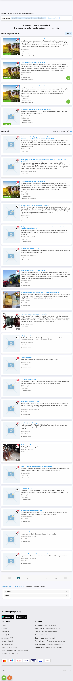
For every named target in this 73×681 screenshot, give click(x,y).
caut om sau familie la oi (29, 532)
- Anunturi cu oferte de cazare (51, 635)
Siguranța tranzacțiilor (9, 647)
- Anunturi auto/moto (47, 629)
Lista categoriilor (7, 644)
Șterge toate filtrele (53, 18)
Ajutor (4, 625)
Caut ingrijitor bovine (28, 445)
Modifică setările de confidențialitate (15, 650)
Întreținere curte (26, 336)
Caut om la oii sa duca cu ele (30, 248)
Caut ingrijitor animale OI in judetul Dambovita (36, 109)
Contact (4, 629)
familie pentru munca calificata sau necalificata (36, 466)
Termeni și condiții (8, 641)
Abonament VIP (7, 638)
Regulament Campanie (10, 653)
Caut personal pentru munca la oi (31, 510)
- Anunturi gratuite (45, 625)
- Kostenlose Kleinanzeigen (48, 647)
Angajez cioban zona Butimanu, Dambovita (35, 554)
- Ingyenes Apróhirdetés (49, 644)
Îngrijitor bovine (26, 357)
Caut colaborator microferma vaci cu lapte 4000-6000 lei (40, 292)
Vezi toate (68, 33)
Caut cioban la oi (26, 488)
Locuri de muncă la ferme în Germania (33, 39)
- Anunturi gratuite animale (50, 641)
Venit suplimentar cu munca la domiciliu (34, 314)
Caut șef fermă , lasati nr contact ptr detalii (35, 205)
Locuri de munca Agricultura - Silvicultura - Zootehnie (28, 18)
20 (67, 131)
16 (46, 578)
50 (71, 131)
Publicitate (5, 632)
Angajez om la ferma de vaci (30, 401)
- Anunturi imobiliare (46, 632)
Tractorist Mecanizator (28, 379)
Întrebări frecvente (8, 635)
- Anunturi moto (45, 638)
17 (56, 578)
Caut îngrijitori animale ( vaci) (30, 423)
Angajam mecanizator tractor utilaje (33, 270)
